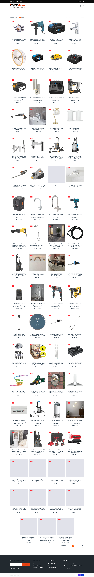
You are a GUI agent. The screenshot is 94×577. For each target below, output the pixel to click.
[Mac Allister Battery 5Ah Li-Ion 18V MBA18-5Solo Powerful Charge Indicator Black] (56, 28)
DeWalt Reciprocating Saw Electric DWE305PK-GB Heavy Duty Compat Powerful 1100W (19, 245)
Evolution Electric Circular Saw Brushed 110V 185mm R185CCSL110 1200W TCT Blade (19, 40)
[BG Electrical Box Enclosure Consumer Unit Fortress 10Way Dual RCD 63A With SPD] (19, 409)
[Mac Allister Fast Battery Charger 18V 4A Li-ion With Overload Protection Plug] (75, 351)
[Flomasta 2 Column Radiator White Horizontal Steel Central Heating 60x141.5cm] (56, 526)
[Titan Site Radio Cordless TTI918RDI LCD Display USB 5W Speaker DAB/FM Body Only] (19, 292)
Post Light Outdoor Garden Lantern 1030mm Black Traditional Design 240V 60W (19, 334)
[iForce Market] (17, 6)
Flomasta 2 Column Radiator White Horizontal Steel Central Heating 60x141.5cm (56, 539)
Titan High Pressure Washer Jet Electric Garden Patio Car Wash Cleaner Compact (38, 451)
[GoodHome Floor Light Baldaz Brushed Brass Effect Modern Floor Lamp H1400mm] (75, 409)
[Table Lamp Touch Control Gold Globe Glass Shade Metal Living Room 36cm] (56, 116)
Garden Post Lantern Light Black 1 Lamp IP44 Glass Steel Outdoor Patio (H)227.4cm (56, 245)
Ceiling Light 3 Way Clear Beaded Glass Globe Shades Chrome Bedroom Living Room (75, 480)
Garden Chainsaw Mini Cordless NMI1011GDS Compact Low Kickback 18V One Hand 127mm (38, 393)
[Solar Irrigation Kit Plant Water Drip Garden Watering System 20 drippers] (19, 351)
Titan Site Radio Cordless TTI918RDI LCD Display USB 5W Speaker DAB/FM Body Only (19, 305)
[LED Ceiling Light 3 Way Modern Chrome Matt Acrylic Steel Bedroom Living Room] (75, 174)
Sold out (56, 185)
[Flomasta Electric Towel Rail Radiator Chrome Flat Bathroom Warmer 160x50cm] (56, 351)
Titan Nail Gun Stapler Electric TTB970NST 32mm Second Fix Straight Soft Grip (75, 99)
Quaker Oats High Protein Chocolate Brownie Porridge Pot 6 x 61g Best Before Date (38, 363)
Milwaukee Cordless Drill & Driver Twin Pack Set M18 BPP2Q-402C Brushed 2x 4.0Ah (56, 451)
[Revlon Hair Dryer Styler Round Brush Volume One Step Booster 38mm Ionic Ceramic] (19, 497)
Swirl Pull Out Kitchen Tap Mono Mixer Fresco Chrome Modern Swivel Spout (56, 216)
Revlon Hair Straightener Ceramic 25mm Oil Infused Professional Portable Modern (75, 451)
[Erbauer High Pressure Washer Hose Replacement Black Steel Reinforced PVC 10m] (75, 233)
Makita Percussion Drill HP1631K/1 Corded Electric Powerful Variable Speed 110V (37, 40)
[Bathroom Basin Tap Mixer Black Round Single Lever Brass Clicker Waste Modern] (75, 555)
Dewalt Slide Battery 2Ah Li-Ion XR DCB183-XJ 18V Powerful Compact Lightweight (56, 70)
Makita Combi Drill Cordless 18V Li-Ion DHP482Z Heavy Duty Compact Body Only (75, 216)
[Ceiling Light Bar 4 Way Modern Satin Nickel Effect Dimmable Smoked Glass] (37, 262)
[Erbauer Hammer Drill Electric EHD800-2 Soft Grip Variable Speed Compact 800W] (56, 292)
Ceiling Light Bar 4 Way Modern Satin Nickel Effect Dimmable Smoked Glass (38, 274)
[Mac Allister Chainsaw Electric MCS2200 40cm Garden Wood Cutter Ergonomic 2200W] (75, 262)
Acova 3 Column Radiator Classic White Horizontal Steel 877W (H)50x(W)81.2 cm (75, 128)
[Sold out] (56, 174)
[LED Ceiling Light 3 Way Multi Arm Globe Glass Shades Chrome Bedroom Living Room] (19, 468)
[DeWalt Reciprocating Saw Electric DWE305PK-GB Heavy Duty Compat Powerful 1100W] (19, 233)
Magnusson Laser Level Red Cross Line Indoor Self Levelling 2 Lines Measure (19, 216)
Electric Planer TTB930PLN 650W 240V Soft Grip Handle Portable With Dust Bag (37, 187)
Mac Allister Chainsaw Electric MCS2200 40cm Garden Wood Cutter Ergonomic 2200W (75, 274)
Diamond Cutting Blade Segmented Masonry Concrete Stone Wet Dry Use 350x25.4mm (37, 334)
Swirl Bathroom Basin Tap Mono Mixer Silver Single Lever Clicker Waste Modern (38, 480)
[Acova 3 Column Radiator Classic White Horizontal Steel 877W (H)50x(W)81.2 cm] (75, 116)
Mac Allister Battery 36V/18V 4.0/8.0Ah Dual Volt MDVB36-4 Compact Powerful (38, 70)
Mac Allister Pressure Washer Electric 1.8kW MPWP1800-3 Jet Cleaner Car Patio (38, 422)
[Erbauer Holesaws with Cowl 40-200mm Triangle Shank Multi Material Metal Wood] (19, 57)
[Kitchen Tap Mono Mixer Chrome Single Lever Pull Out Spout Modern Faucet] (37, 292)
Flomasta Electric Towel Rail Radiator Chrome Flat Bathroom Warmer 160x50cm (56, 363)
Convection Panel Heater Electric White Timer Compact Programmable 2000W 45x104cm (37, 539)
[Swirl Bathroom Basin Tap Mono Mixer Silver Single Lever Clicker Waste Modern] (37, 468)
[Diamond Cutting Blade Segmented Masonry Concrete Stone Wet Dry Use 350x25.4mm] (37, 322)
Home (11, 11)
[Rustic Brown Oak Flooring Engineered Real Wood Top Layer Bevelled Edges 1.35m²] (75, 526)
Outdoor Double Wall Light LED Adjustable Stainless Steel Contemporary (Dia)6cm (38, 568)
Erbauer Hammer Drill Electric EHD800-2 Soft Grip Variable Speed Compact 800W (56, 305)
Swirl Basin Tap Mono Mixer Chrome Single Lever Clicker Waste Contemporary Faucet (75, 40)
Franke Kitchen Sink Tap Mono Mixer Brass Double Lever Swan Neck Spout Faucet (56, 480)
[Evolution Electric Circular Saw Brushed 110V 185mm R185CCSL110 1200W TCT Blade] (19, 28)
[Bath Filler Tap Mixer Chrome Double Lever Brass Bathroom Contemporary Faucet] (37, 145)
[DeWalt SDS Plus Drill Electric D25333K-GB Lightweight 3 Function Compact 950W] (75, 292)
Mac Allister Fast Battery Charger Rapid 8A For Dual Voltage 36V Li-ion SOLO (56, 568)
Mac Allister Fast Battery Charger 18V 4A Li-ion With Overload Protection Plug (75, 363)
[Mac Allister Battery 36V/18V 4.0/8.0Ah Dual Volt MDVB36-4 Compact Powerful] (37, 57)
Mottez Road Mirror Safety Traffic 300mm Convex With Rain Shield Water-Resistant (56, 393)
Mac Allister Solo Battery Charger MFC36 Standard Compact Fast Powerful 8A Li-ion (75, 70)
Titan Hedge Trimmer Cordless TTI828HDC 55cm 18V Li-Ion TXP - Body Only (19, 187)
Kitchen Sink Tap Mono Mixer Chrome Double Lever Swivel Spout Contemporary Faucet (37, 216)
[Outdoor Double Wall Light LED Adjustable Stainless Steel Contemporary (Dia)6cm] (37, 555)
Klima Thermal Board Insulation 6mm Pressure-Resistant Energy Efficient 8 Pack (37, 510)
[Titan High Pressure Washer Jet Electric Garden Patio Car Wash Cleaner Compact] (37, 439)
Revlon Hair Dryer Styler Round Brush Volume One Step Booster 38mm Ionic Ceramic (19, 510)
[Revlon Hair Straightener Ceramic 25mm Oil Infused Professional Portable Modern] (75, 439)
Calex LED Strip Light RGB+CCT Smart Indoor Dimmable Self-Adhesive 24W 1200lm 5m (19, 393)
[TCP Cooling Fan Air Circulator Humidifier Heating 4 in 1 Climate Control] (19, 439)
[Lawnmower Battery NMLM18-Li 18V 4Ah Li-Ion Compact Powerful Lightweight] (19, 86)
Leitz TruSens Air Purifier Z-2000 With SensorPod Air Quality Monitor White (56, 422)
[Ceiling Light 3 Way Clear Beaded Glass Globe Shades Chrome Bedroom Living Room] (75, 468)
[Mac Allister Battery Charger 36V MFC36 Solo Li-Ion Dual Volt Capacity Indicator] (56, 86)
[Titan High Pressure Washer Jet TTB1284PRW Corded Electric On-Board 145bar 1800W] (56, 145)
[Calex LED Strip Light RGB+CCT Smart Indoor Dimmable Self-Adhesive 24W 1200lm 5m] (19, 380)
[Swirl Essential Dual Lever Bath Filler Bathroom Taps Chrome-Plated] (19, 526)
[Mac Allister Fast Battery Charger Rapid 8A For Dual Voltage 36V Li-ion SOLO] (56, 555)
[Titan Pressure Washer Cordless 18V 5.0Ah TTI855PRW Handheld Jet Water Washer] (19, 116)
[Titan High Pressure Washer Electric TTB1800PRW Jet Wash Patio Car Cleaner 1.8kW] (19, 262)
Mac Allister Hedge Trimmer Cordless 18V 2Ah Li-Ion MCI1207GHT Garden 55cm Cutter (19, 568)
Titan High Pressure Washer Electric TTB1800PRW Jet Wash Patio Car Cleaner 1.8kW (19, 274)
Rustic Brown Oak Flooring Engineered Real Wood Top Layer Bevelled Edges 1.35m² (75, 539)
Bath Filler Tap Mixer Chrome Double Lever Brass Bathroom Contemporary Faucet (37, 157)
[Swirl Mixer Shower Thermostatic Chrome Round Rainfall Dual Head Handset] (37, 233)
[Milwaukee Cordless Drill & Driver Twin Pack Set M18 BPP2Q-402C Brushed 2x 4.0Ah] (56, 439)
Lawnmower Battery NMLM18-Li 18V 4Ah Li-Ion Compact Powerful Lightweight (19, 99)
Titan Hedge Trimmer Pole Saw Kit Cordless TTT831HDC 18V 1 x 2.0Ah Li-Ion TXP (75, 334)
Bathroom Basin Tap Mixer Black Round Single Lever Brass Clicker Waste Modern (75, 568)
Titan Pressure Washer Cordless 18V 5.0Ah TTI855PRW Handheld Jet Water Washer (19, 128)
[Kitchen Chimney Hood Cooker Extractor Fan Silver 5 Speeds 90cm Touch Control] (75, 380)
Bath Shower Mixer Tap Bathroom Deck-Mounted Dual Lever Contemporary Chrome (56, 510)
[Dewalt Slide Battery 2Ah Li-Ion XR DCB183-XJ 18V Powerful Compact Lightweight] (56, 57)
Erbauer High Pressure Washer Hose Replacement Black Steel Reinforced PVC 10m (75, 245)
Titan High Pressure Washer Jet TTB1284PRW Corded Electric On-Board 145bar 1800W (56, 157)
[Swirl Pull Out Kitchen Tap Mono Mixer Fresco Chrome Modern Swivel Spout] (56, 203)
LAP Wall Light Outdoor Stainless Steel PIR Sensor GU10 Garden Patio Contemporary (37, 99)
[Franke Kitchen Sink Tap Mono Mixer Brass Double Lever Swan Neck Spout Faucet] (56, 468)
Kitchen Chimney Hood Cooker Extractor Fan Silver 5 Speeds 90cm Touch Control (75, 393)
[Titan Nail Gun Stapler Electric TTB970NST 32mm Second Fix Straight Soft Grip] (75, 86)
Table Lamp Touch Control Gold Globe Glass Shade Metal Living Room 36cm (56, 128)
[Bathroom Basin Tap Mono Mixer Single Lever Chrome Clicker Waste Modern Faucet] (37, 116)
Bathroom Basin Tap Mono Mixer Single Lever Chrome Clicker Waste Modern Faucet (38, 128)
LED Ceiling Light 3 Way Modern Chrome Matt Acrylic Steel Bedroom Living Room (75, 187)
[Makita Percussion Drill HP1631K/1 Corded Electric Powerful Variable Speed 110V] (37, 28)
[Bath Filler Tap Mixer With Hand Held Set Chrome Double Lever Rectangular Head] (19, 145)
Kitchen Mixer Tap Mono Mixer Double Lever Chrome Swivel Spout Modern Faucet (75, 510)
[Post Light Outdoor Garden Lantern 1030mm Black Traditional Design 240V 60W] (19, 322)
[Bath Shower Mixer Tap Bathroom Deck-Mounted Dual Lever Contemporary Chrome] (56, 497)
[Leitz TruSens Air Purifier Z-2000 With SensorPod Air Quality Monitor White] (56, 409)
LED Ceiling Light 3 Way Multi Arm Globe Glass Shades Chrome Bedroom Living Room (19, 480)
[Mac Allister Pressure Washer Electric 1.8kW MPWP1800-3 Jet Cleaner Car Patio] (37, 409)
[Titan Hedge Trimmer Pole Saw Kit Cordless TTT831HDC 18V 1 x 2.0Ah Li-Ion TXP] (75, 322)
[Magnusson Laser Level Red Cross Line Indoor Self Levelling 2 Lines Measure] (19, 203)
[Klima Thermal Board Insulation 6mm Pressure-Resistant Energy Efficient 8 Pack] (37, 497)
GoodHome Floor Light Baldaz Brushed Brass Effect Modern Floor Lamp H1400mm (75, 422)
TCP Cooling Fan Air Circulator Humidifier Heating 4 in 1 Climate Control (19, 451)
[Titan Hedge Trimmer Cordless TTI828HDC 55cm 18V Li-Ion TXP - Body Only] (19, 174)
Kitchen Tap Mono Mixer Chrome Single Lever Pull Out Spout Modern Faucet (38, 305)
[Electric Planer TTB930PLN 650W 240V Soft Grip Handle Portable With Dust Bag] (37, 174)
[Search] (80, 6)
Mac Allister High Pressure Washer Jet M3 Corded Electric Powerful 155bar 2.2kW (75, 157)
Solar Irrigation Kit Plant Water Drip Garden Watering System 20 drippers (19, 363)
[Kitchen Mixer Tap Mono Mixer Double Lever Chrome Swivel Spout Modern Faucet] (75, 497)
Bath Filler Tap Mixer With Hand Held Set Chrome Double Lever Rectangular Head (19, 157)
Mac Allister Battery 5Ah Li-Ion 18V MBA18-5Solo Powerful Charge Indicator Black (56, 40)
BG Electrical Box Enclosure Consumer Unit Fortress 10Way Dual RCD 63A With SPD (19, 422)
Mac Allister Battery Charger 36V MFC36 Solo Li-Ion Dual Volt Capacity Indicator (56, 99)
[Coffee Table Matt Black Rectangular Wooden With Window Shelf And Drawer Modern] (56, 262)
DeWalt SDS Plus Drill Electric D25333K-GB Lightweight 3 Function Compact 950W (75, 305)
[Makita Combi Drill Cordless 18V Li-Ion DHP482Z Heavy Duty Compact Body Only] (75, 203)
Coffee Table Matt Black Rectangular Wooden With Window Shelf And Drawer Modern (56, 275)
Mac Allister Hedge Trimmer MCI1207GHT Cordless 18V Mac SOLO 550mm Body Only (56, 334)
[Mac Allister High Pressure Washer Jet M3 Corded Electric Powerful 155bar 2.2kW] (75, 145)
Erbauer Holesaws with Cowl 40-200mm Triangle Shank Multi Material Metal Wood (19, 70)
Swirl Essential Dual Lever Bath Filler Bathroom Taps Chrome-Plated (19, 539)
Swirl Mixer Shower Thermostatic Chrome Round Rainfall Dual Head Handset (37, 245)
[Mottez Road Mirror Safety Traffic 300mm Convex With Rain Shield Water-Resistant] (56, 380)
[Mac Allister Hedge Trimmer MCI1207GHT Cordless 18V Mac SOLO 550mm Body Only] (56, 322)
